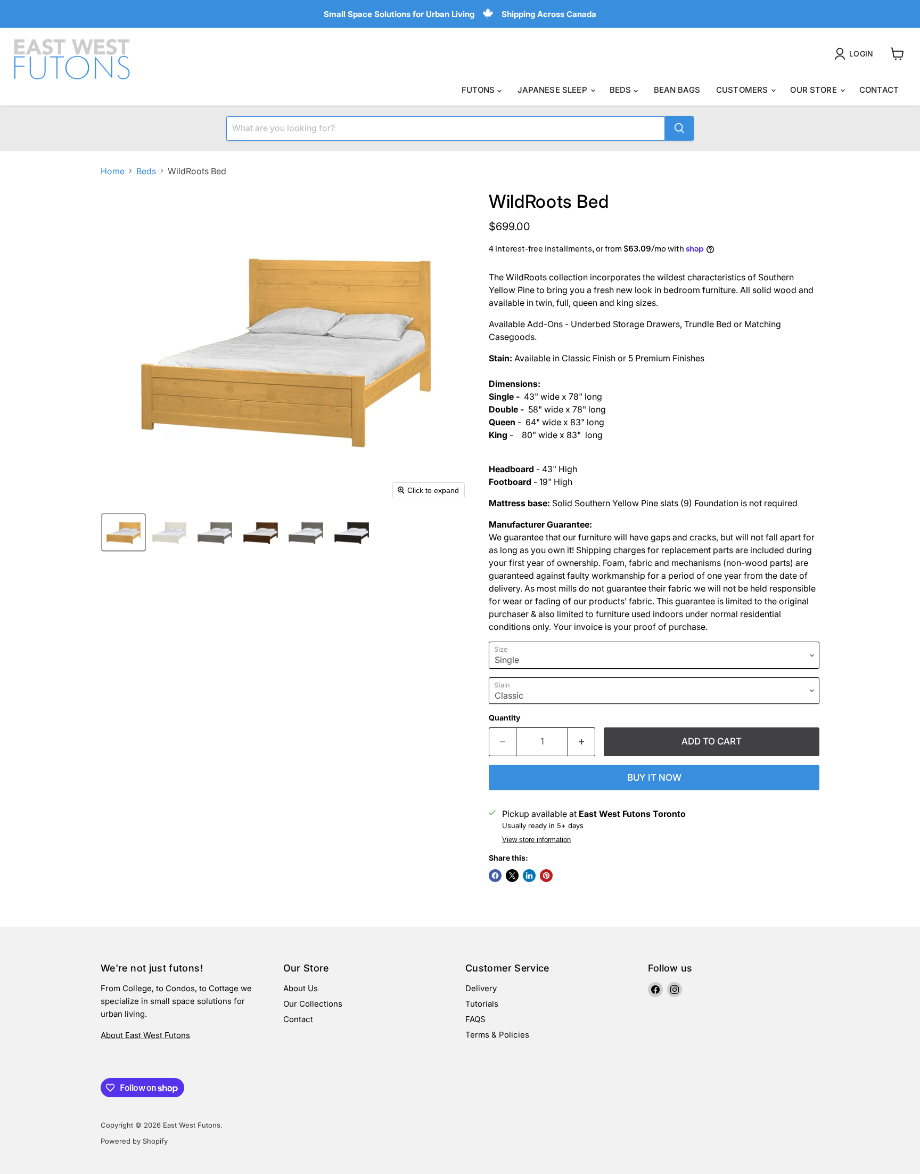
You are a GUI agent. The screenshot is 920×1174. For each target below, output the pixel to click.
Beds (622, 90)
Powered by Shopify (134, 1141)
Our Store (814, 90)
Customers (743, 90)
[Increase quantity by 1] (581, 741)
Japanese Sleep (553, 90)
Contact (879, 90)
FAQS (475, 1019)
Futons (479, 90)
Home (113, 171)
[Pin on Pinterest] (546, 875)
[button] (855, 53)
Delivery (481, 988)
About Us (300, 988)
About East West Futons (145, 1035)
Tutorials (481, 1004)
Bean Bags (677, 90)
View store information (536, 840)
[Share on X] (512, 875)
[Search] (679, 128)
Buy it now (654, 777)
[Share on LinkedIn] (529, 875)
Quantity (504, 718)
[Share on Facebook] (495, 875)
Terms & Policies (497, 1035)
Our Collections (312, 1004)
